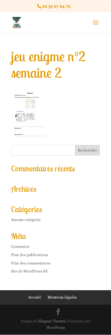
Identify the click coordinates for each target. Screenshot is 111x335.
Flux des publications (29, 255)
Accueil (34, 297)
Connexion (20, 246)
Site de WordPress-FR (29, 271)
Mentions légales (62, 297)
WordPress (55, 327)
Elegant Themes (51, 321)
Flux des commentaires (31, 263)
